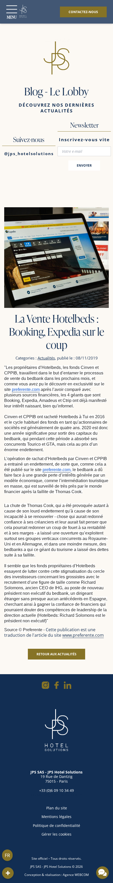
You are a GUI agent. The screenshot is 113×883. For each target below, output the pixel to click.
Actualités (46, 358)
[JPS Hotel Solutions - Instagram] (45, 685)
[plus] (8, 873)
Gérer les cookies (56, 834)
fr (7, 855)
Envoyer (84, 165)
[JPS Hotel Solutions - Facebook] (56, 685)
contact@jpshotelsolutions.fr (56, 794)
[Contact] (102, 872)
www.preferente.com (83, 635)
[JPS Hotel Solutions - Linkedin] (67, 685)
